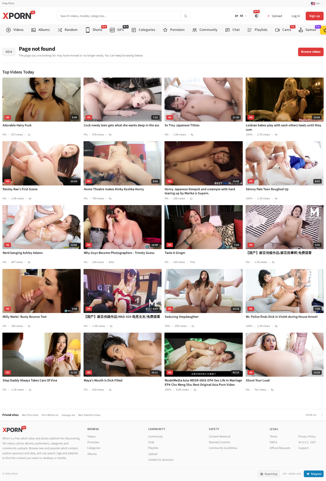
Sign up (314, 16)
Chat (151, 442)
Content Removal (219, 436)
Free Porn (8, 3)
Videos (91, 436)
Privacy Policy (307, 436)
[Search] (185, 16)
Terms (273, 436)
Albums (92, 454)
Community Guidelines (223, 448)
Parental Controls (219, 442)
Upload (152, 454)
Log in (296, 16)
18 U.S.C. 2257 (307, 442)
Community (155, 436)
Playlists (153, 448)
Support (303, 448)
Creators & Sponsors (161, 460)
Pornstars (93, 442)
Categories (93, 448)
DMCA (273, 442)
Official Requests (280, 448)
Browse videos (311, 52)
